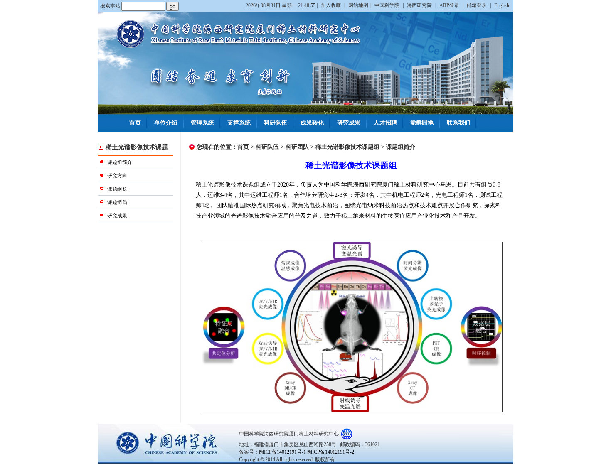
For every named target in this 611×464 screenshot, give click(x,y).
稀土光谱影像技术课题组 (347, 147)
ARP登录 (450, 5)
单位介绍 (165, 123)
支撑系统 (239, 123)
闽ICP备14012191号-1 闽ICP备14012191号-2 (306, 452)
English (501, 5)
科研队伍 (275, 123)
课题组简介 (400, 147)
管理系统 (202, 123)
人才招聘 (385, 123)
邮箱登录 (477, 5)
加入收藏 (331, 5)
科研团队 (297, 147)
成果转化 (312, 123)
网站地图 (358, 5)
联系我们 (458, 123)
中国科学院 (387, 5)
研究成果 (348, 123)
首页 (135, 123)
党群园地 (422, 123)
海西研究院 (420, 5)
